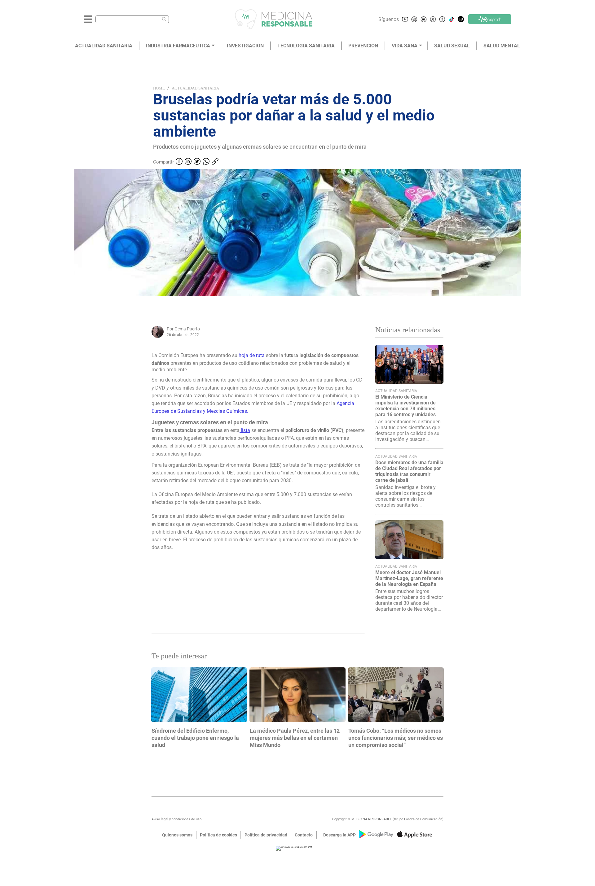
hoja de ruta (252, 355)
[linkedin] (188, 162)
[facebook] (179, 162)
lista (245, 430)
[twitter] (197, 162)
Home (159, 88)
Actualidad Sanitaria (195, 88)
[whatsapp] (206, 162)
